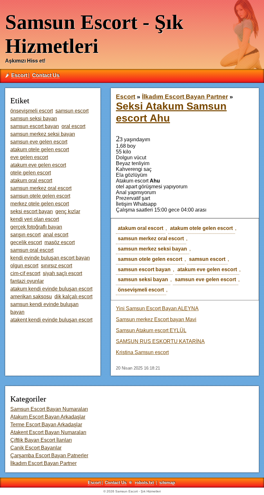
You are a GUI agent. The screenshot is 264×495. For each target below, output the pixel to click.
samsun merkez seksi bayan (152, 249)
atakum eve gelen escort (207, 269)
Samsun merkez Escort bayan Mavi (156, 319)
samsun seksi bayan (143, 279)
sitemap (167, 482)
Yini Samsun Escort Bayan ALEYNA (157, 308)
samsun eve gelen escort (205, 279)
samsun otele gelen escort (150, 259)
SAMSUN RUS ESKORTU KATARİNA (160, 341)
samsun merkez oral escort (151, 238)
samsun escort (207, 259)
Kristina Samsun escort (142, 352)
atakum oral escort (140, 228)
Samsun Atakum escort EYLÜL (151, 330)
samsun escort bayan (144, 269)
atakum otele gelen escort (201, 228)
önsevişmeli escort (141, 289)
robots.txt (144, 482)
